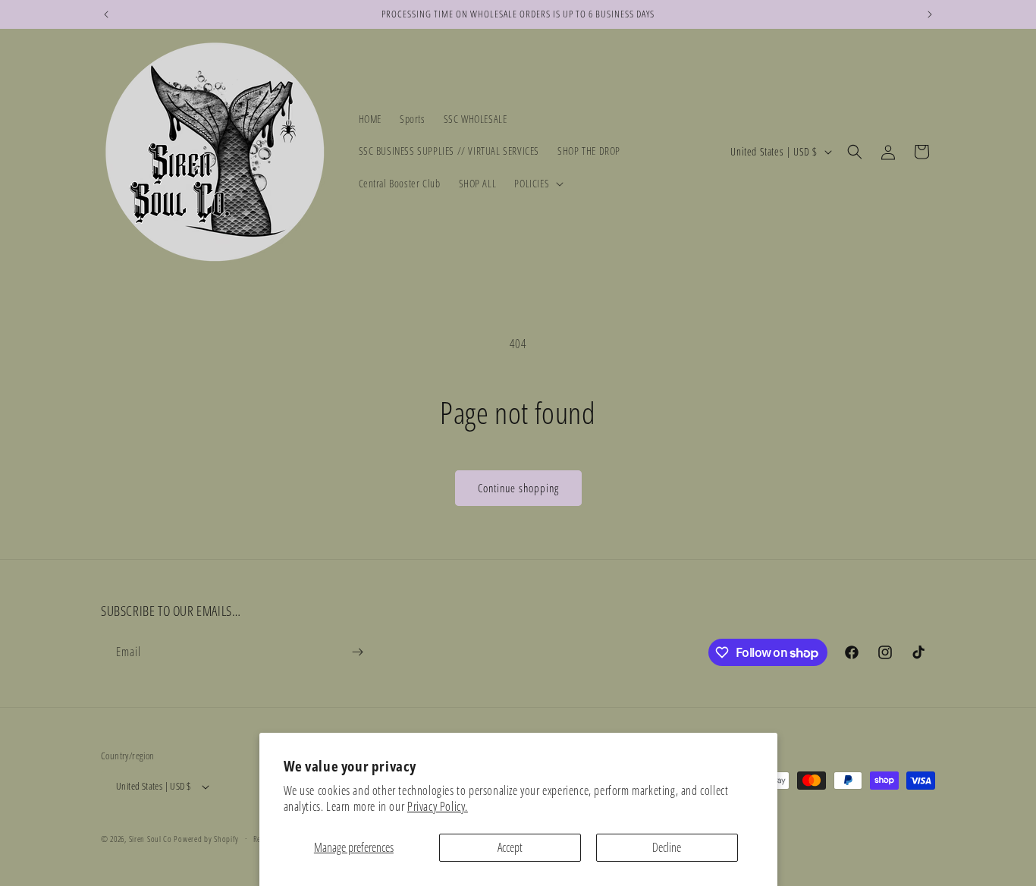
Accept (510, 847)
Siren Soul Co (150, 838)
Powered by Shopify (206, 838)
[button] (537, 184)
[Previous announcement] (106, 14)
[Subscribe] (357, 652)
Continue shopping (518, 487)
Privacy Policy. (437, 806)
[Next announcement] (930, 14)
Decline (666, 847)
